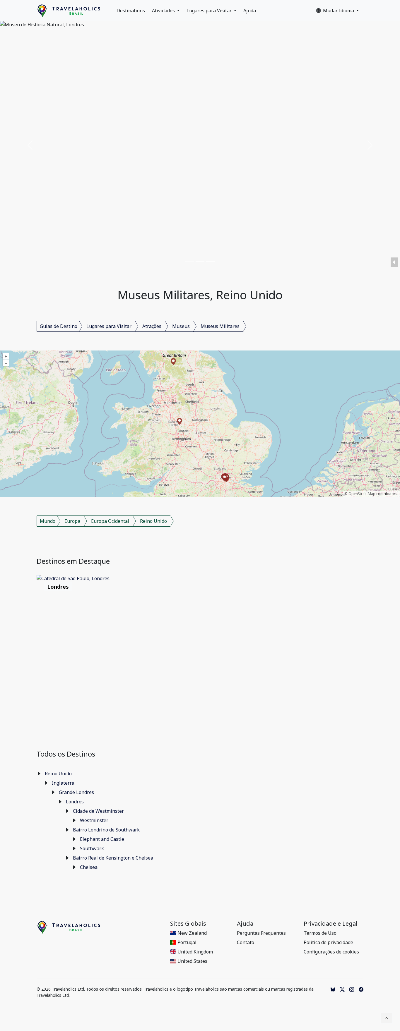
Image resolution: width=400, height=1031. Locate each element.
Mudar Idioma (339, 10)
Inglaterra (63, 783)
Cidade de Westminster (98, 811)
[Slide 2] (200, 261)
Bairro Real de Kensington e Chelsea (113, 858)
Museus (181, 326)
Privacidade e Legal (331, 923)
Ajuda (249, 10)
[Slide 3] (210, 261)
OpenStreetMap (361, 493)
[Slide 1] (189, 261)
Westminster (94, 820)
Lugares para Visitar (210, 10)
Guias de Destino (58, 326)
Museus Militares (220, 326)
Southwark (92, 848)
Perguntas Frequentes (261, 933)
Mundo (47, 521)
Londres (75, 801)
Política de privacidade (328, 942)
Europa (72, 521)
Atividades (164, 10)
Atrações (151, 326)
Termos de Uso (320, 933)
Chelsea (89, 867)
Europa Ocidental (110, 521)
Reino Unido (153, 521)
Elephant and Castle (102, 839)
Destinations (131, 10)
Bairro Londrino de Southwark (106, 829)
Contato (245, 942)
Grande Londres (76, 792)
